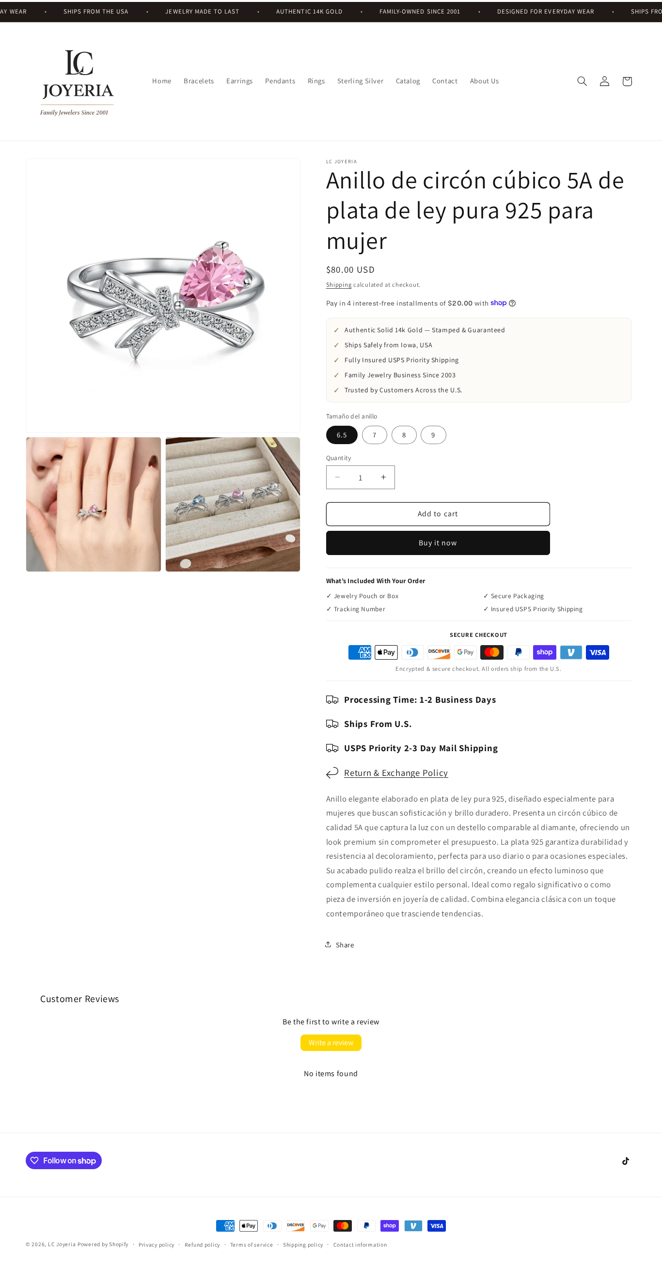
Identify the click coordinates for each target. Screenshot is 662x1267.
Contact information (360, 1244)
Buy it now (438, 542)
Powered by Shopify (103, 1244)
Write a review (331, 1042)
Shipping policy (303, 1244)
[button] (582, 81)
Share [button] (345, 944)
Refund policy (203, 1244)
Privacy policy (156, 1244)
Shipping (339, 284)
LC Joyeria (62, 1244)
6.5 (342, 434)
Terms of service (251, 1244)
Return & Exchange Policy (396, 772)
